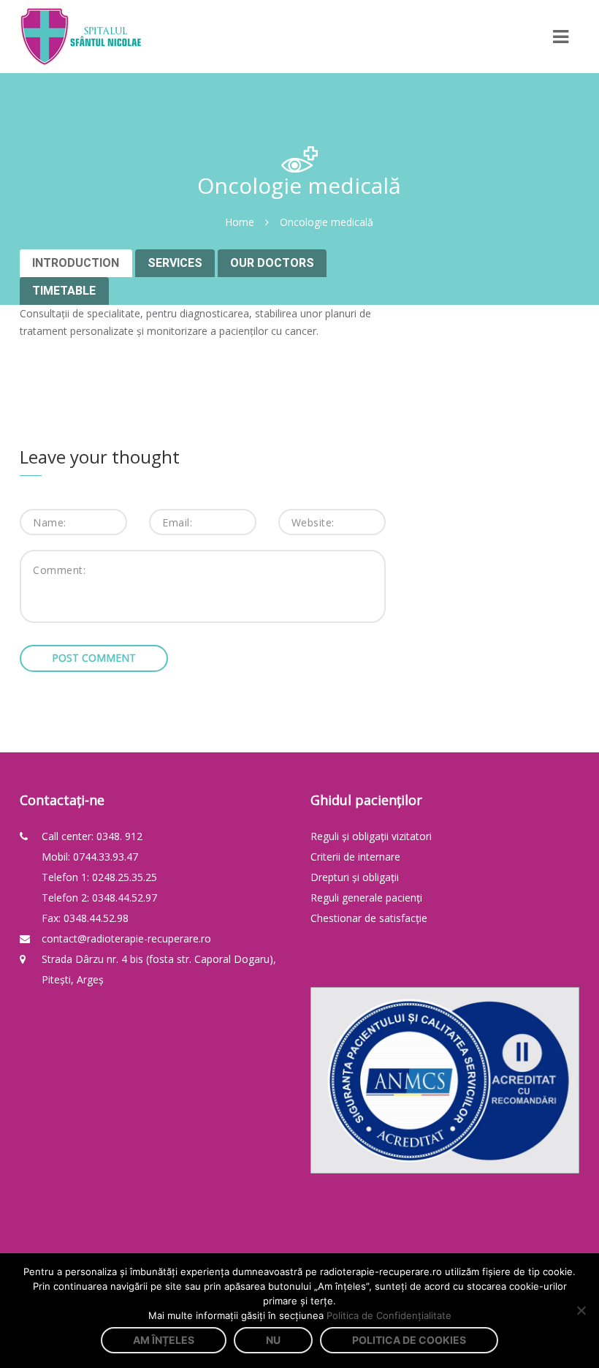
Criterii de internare (355, 856)
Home (239, 222)
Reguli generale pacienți (366, 897)
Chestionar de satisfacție (368, 918)
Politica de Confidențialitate (389, 1315)
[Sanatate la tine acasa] (80, 36)
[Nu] (580, 1310)
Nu (273, 1340)
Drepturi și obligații (354, 877)
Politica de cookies (409, 1340)
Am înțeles (163, 1340)
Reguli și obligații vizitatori (371, 836)
